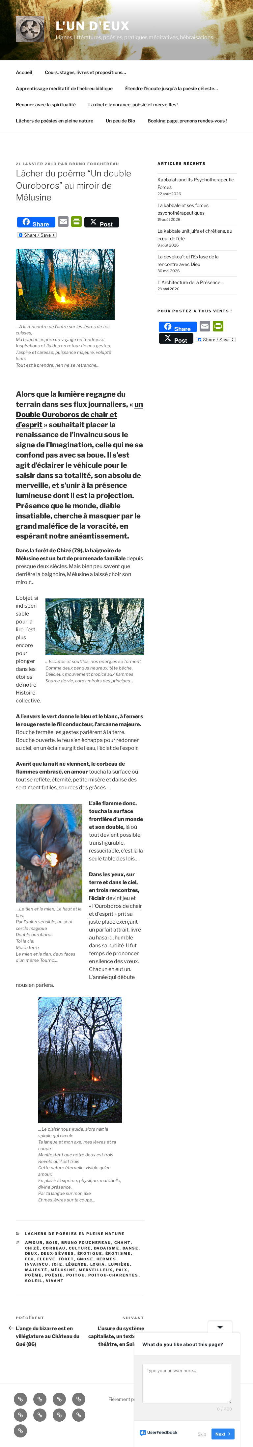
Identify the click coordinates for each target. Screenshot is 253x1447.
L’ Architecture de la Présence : (189, 282)
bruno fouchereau (86, 1242)
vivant (55, 1280)
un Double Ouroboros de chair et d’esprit (79, 414)
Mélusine (63, 1270)
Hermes (107, 1259)
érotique (89, 1253)
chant (122, 1242)
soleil (34, 1280)
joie (57, 1264)
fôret (66, 1259)
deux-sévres (57, 1253)
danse (131, 1248)
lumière (119, 1264)
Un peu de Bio (120, 120)
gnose (85, 1259)
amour (34, 1242)
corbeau (54, 1248)
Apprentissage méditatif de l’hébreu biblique (64, 88)
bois (52, 1242)
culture (80, 1248)
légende (76, 1264)
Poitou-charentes (113, 1275)
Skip (202, 1433)
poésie (54, 1275)
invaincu (37, 1264)
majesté (36, 1270)
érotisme (118, 1253)
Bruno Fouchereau (94, 164)
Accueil (24, 72)
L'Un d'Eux (93, 26)
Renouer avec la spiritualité (46, 104)
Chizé (32, 1248)
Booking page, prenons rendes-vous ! (187, 120)
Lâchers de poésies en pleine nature (54, 120)
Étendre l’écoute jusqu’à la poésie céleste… (171, 88)
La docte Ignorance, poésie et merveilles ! (133, 104)
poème (33, 1275)
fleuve (46, 1259)
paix (122, 1270)
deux (31, 1253)
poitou (75, 1275)
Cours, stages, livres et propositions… (85, 72)
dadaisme (107, 1248)
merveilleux (96, 1270)
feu (29, 1259)
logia (97, 1264)
